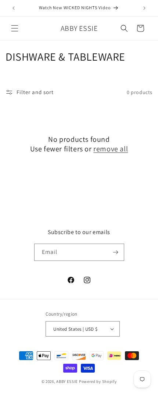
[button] (15, 28)
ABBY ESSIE (67, 381)
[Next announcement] (144, 8)
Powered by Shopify (98, 381)
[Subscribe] (116, 252)
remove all (110, 149)
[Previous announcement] (14, 8)
